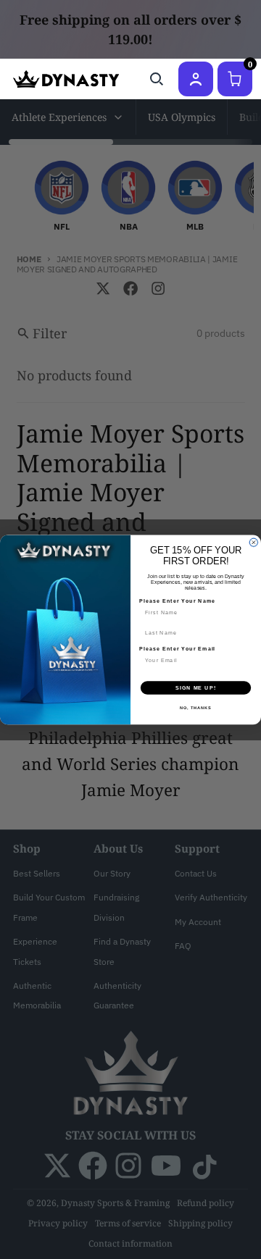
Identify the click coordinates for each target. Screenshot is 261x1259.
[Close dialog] (253, 542)
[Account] (195, 79)
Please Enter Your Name (177, 600)
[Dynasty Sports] (66, 79)
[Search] (156, 79)
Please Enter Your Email (177, 648)
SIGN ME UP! (195, 687)
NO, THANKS (196, 707)
